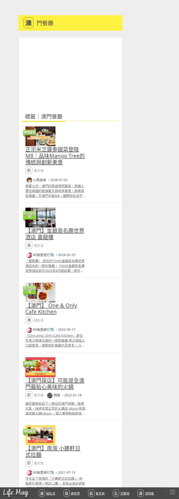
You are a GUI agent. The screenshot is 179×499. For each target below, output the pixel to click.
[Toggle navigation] (172, 492)
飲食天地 (97, 493)
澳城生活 (47, 493)
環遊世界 (72, 493)
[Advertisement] (70, 72)
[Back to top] (170, 480)
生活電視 (121, 493)
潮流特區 (146, 493)
